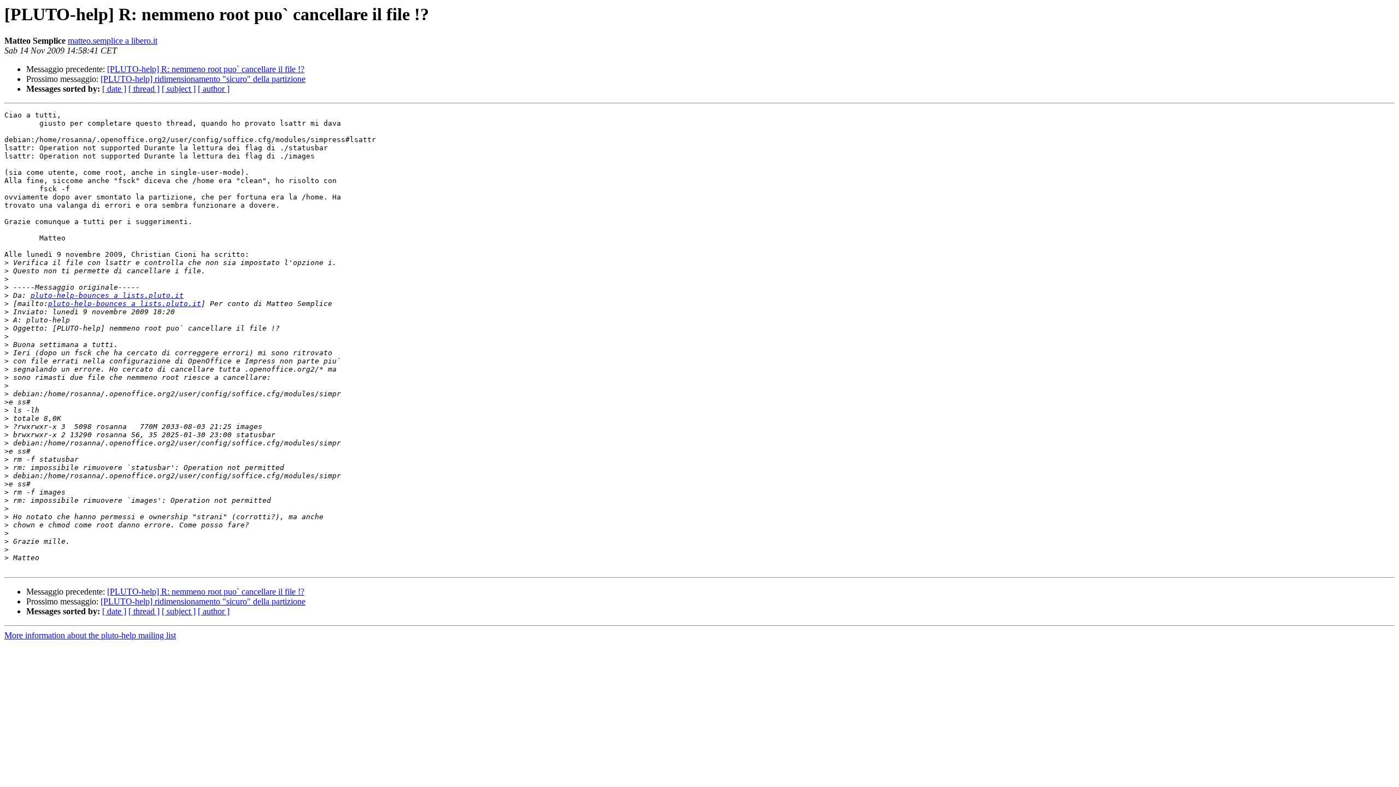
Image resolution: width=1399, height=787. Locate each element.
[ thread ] (144, 88)
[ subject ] (179, 88)
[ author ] (214, 88)
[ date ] (114, 88)
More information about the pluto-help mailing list (90, 635)
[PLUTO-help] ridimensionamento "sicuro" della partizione (203, 79)
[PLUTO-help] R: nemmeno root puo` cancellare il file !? (205, 69)
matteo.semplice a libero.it (112, 40)
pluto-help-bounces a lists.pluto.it (107, 295)
